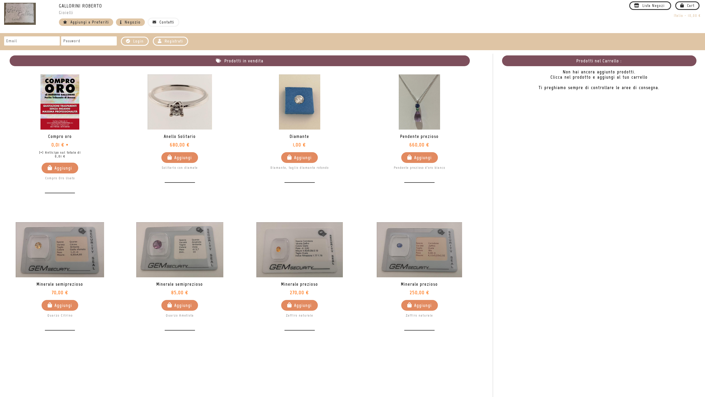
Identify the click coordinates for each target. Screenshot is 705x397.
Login (138, 41)
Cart (690, 6)
